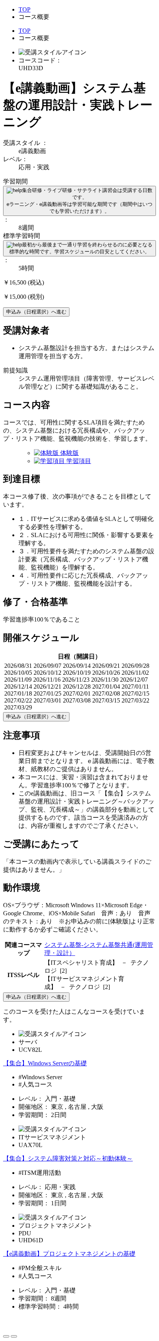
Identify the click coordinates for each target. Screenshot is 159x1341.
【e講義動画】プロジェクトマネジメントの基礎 (69, 1253)
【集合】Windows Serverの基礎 (45, 1063)
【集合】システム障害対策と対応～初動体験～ (68, 1158)
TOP (24, 9)
